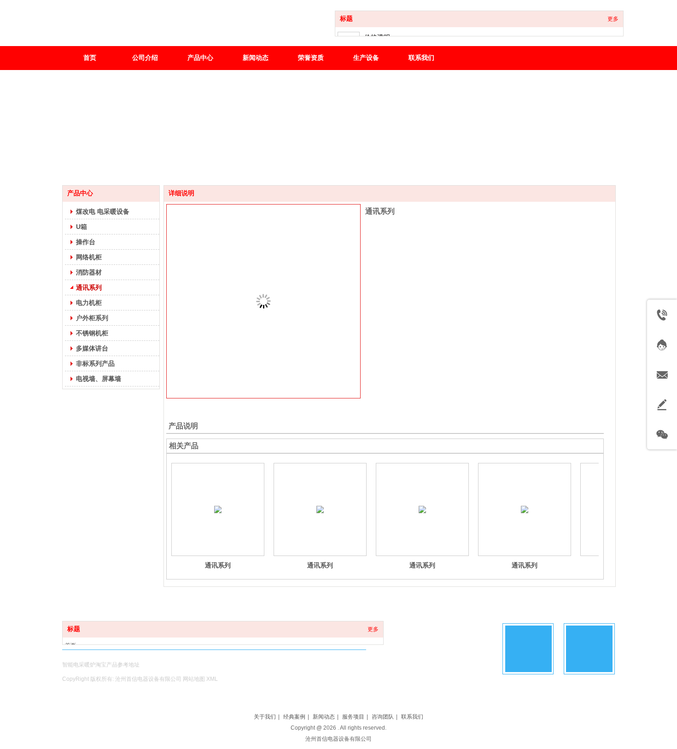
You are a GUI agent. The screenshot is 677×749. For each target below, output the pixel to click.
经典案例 (294, 717)
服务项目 (353, 717)
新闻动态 (324, 717)
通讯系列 (218, 565)
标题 (346, 18)
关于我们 (265, 717)
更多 (613, 19)
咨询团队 (383, 717)
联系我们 (412, 717)
